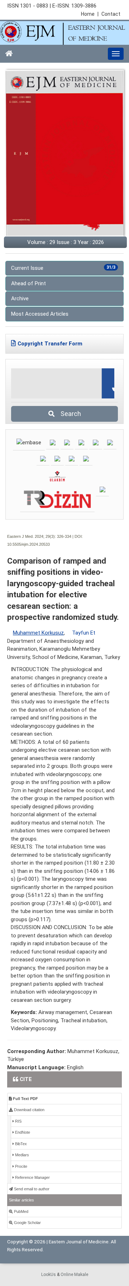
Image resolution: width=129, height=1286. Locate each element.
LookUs (48, 1274)
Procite (20, 1166)
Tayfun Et (83, 633)
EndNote (22, 1132)
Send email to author (31, 1189)
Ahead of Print (28, 283)
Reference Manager (32, 1177)
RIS (18, 1121)
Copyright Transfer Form (50, 343)
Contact (110, 14)
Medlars (21, 1155)
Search (68, 413)
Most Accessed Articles (39, 314)
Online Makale (74, 1274)
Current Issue (63, 268)
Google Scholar (27, 1222)
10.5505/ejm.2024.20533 (28, 544)
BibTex (20, 1144)
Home (90, 14)
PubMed (20, 1211)
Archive (20, 298)
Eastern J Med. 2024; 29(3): (31, 536)
